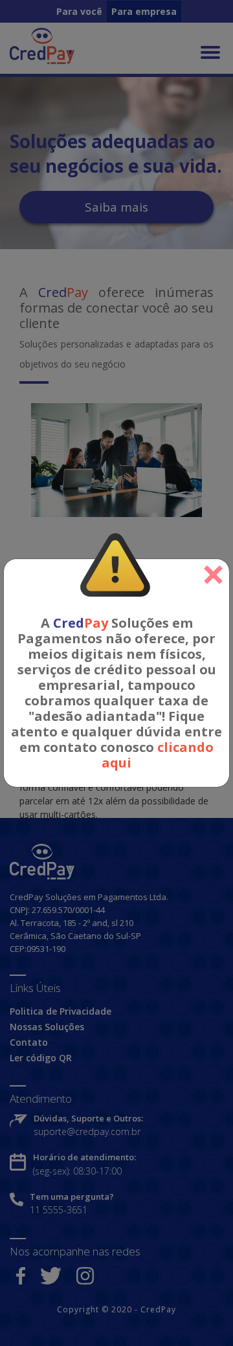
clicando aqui (158, 754)
